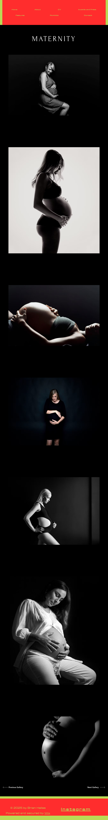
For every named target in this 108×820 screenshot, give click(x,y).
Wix (47, 813)
